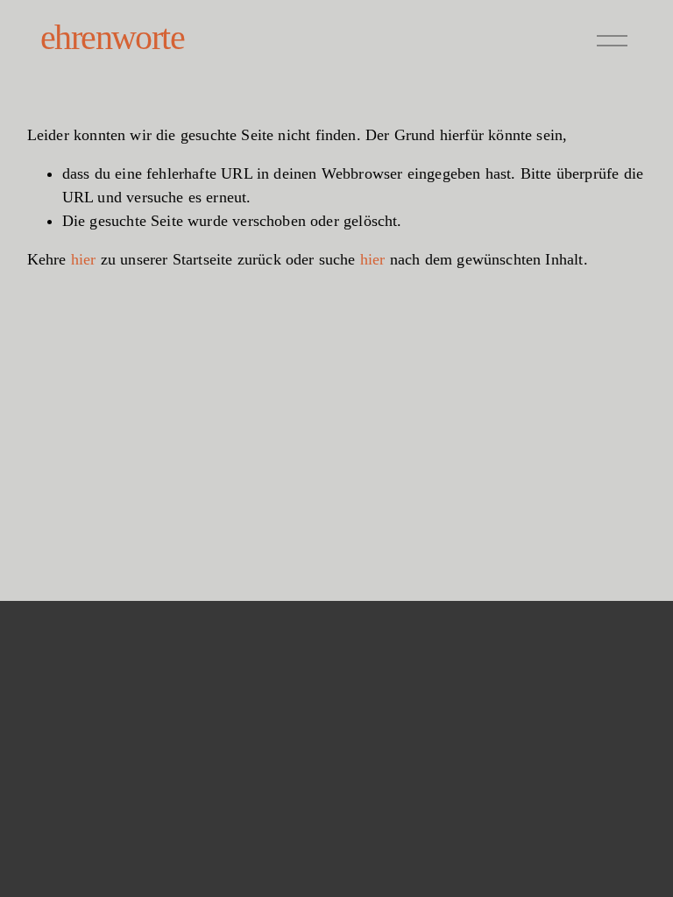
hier (83, 259)
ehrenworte (112, 37)
